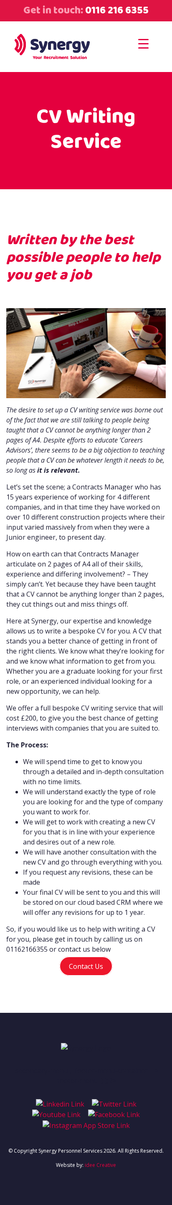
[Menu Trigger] (143, 43)
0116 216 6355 (116, 10)
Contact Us (86, 966)
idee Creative (100, 1165)
